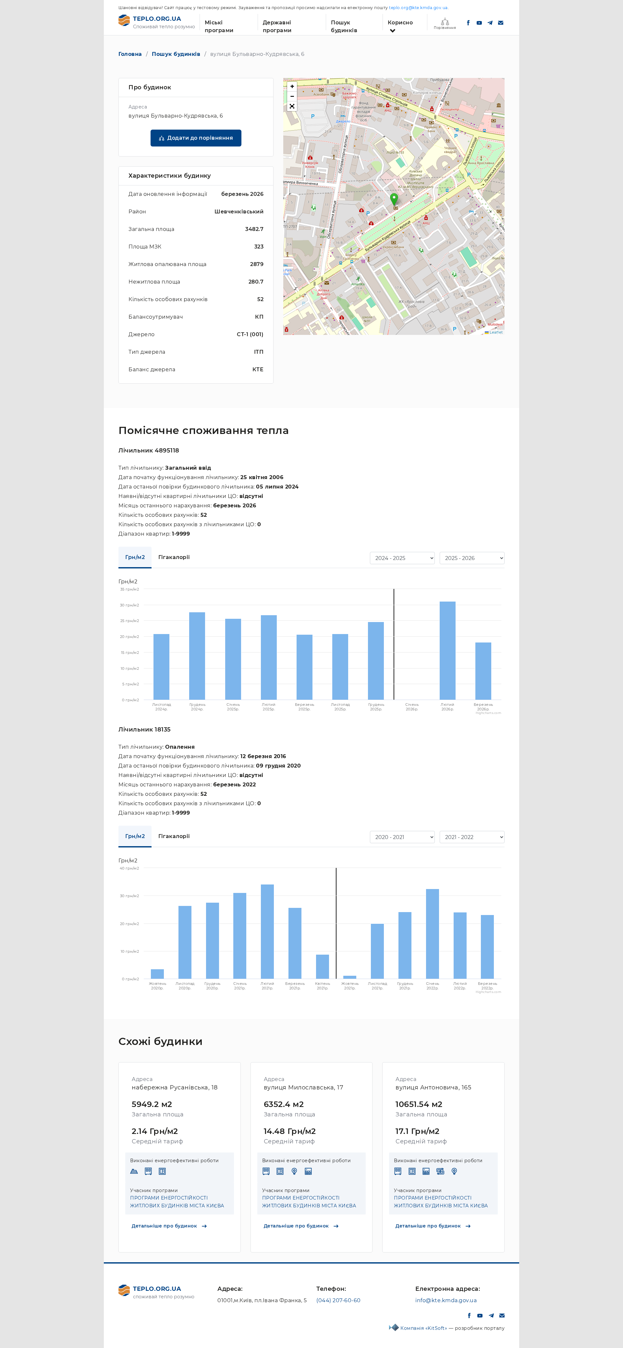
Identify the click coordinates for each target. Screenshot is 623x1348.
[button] (394, 199)
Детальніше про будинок (165, 1226)
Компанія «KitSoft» (424, 1328)
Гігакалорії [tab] (174, 557)
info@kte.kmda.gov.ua (446, 1300)
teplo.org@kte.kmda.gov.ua (418, 7)
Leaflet (496, 332)
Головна (130, 54)
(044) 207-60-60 (338, 1300)
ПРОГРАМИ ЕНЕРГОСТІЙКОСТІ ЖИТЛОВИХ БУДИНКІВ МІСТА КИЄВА (177, 1202)
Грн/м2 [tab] (135, 557)
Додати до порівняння (200, 138)
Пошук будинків (344, 24)
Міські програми (219, 24)
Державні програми (277, 24)
